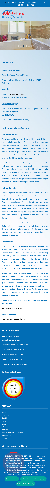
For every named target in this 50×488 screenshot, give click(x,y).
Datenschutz (7, 438)
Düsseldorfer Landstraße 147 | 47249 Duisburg (26, 2)
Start (4, 412)
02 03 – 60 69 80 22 (17, 94)
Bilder (4, 427)
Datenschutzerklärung (25, 484)
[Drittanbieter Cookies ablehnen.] (47, 470)
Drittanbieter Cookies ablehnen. (33, 479)
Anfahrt (5, 430)
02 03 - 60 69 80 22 (26, 5)
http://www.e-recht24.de (12, 308)
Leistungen (6, 415)
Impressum (6, 436)
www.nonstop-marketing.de (13, 319)
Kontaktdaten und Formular (13, 433)
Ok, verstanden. (12, 479)
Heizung (5, 421)
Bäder (4, 424)
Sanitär (5, 418)
